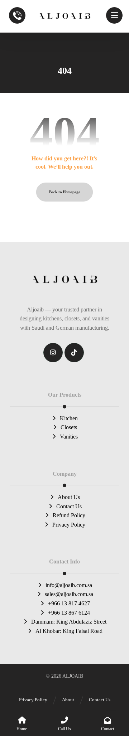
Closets (69, 427)
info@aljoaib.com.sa (69, 585)
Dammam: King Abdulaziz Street (68, 622)
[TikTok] (74, 352)
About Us (69, 497)
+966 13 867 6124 (69, 613)
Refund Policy (69, 515)
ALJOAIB (72, 676)
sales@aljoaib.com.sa (69, 594)
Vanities (69, 437)
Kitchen (69, 418)
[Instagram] (53, 352)
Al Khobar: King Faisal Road (68, 631)
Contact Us (69, 506)
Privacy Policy (68, 525)
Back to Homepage (64, 192)
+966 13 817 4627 (69, 603)
